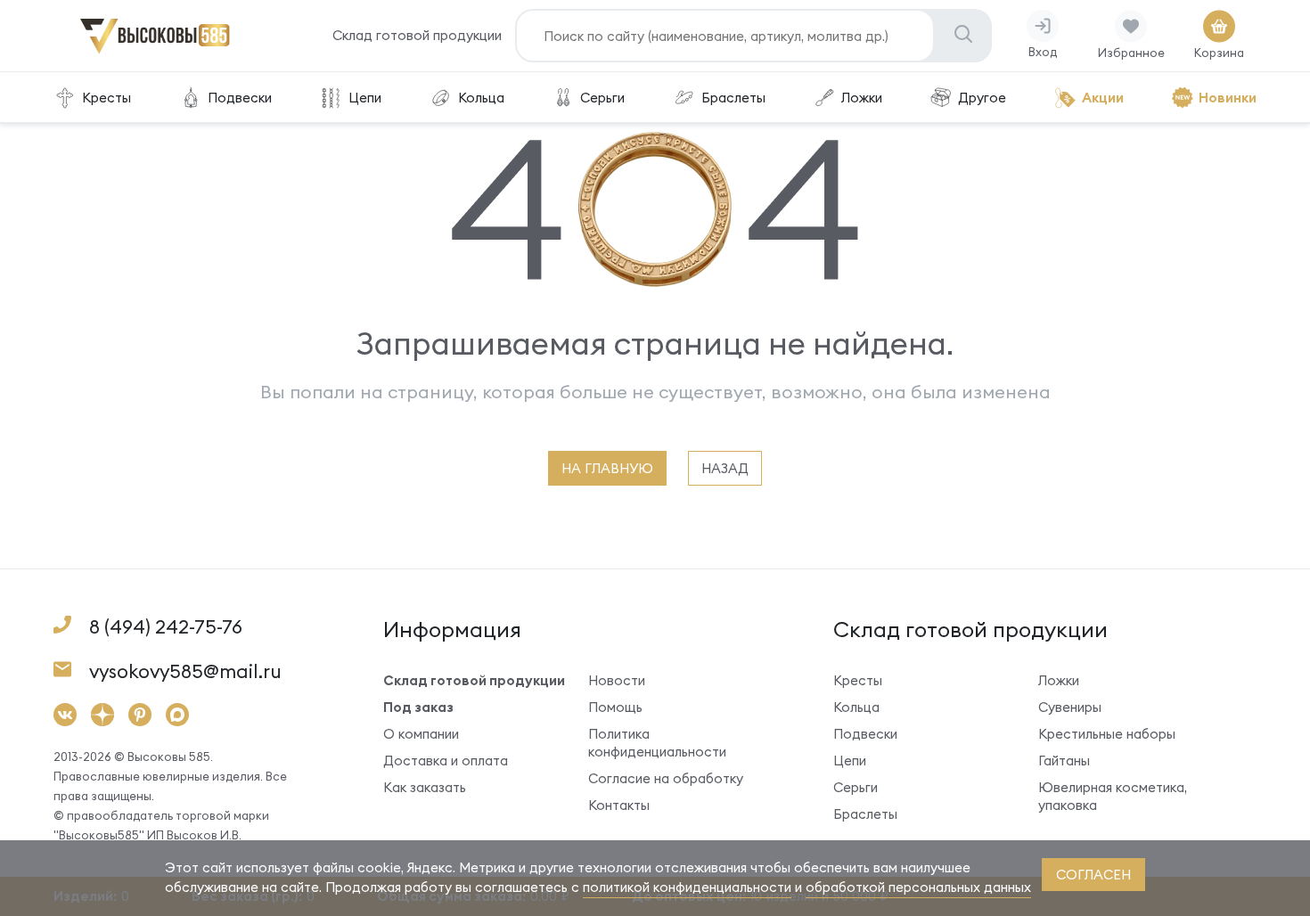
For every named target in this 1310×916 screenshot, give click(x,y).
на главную (607, 468)
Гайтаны (1064, 760)
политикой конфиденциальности (687, 887)
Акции (1103, 97)
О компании (421, 733)
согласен (1093, 874)
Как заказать (424, 787)
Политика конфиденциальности (657, 742)
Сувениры (1069, 707)
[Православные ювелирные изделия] (155, 50)
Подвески (240, 97)
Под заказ (418, 707)
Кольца (481, 97)
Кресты (106, 97)
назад (725, 468)
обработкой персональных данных (918, 887)
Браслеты (733, 97)
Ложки (861, 97)
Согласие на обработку (665, 778)
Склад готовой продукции (417, 35)
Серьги (602, 97)
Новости (616, 680)
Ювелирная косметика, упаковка (1112, 796)
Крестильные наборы (1106, 733)
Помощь (615, 707)
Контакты (619, 805)
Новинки (1228, 97)
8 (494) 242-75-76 (165, 627)
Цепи (364, 97)
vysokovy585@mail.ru (185, 671)
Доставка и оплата (445, 760)
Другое (982, 97)
